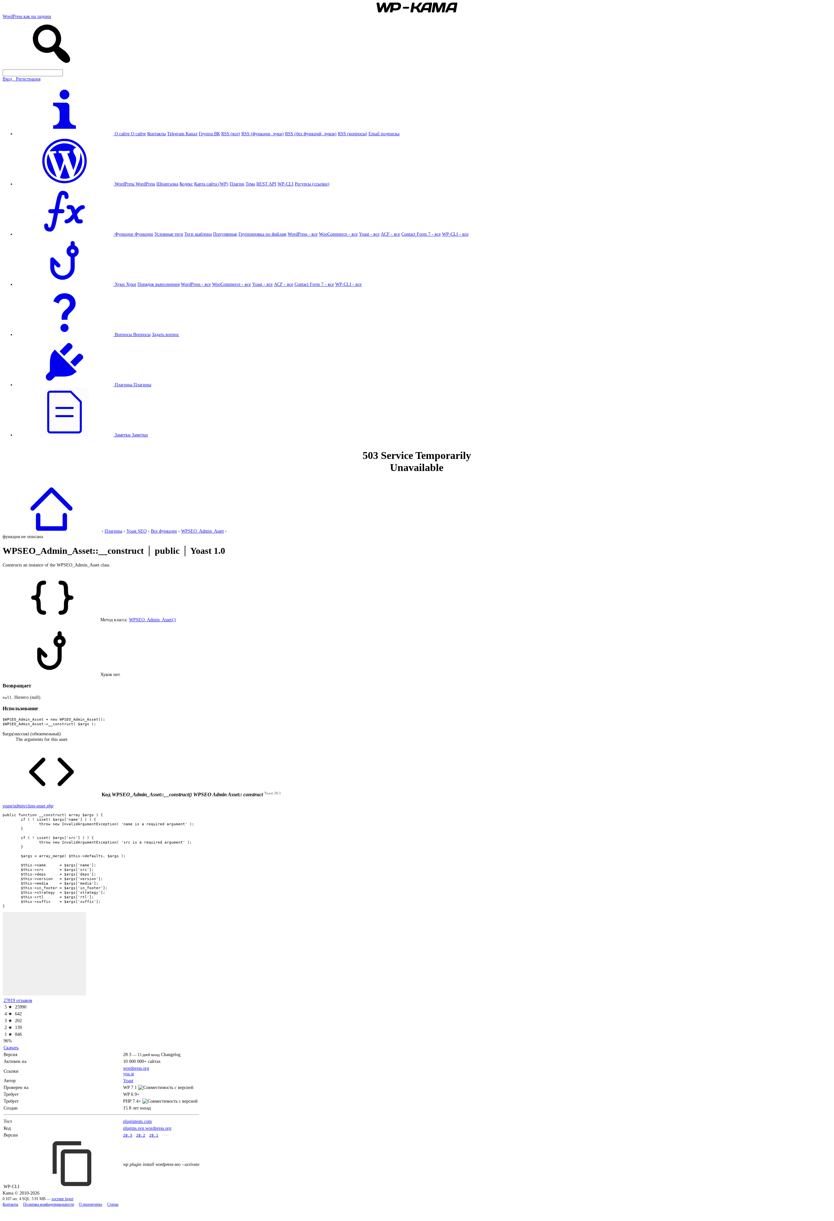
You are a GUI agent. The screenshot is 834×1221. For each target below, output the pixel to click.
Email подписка (383, 133)
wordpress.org (136, 1068)
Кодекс (186, 183)
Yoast (128, 1080)
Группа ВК (209, 133)
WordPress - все (303, 234)
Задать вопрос (165, 334)
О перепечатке (90, 1204)
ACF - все (390, 234)
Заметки (140, 434)
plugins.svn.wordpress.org (147, 1128)
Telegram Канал (182, 133)
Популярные (225, 234)
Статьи (112, 1204)
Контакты (156, 133)
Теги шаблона (198, 234)
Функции (144, 234)
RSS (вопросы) (352, 133)
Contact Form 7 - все (421, 234)
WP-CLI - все (455, 234)
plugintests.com (137, 1121)
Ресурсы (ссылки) (312, 183)
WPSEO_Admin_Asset (202, 531)
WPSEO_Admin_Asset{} (152, 619)
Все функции (164, 531)
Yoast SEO (136, 531)
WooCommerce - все (338, 234)
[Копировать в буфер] (73, 1163)
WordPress (145, 183)
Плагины (142, 384)
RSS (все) (230, 133)
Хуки (131, 284)
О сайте (138, 133)
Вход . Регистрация (21, 78)
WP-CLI (286, 183)
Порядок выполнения (158, 284)
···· (165, 1135)
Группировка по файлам (262, 234)
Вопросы (142, 334)
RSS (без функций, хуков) (311, 133)
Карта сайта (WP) (211, 183)
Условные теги (168, 234)
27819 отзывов (18, 1000)
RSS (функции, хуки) (262, 133)
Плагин (237, 183)
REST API (266, 183)
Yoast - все (369, 234)
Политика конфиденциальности (48, 1204)
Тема (250, 183)
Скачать (11, 1047)
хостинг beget (62, 1199)
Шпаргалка (167, 183)
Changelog (170, 1054)
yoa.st (128, 1073)
